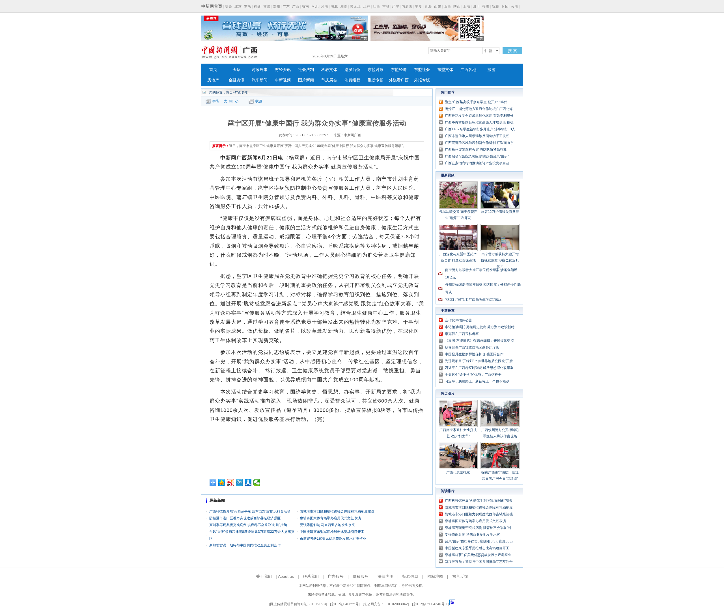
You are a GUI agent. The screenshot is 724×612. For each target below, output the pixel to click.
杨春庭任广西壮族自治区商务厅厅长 (472, 347)
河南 (324, 6)
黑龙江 (355, 6)
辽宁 (395, 6)
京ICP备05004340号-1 (430, 604)
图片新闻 (306, 80)
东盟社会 (422, 70)
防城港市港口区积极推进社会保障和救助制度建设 (337, 511)
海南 (305, 6)
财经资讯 (283, 70)
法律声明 (385, 576)
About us (286, 576)
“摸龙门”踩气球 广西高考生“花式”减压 (473, 299)
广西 (295, 6)
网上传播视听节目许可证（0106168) (298, 604)
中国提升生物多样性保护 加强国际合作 (474, 354)
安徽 (228, 6)
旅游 (491, 70)
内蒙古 (407, 6)
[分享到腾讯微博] (239, 482)
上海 (466, 6)
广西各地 (468, 70)
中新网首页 (212, 6)
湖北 (334, 6)
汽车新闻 (260, 80)
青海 (428, 6)
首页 (213, 70)
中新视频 (283, 80)
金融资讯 (236, 80)
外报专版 (422, 80)
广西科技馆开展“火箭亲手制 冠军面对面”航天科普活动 (249, 511)
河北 (315, 6)
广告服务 (336, 576)
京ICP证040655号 (345, 604)
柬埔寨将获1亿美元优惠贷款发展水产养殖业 (333, 538)
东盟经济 (399, 70)
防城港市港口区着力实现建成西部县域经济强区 (245, 518)
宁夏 (418, 6)
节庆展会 (329, 80)
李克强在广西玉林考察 (462, 334)
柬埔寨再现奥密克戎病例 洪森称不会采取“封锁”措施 (248, 525)
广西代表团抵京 (458, 472)
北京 (238, 6)
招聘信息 (410, 576)
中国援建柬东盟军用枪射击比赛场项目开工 (332, 532)
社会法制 (306, 70)
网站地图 (435, 576)
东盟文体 (445, 70)
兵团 (505, 6)
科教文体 (329, 70)
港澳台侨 (352, 70)
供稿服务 (361, 576)
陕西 (457, 6)
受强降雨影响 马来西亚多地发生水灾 (327, 525)
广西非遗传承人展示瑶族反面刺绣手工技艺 (477, 136)
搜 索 (512, 50)
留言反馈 (460, 576)
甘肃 (267, 6)
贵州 (276, 6)
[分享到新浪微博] (230, 482)
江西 (376, 6)
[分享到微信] (256, 482)
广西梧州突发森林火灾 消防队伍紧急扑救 (476, 150)
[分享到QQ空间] (221, 482)
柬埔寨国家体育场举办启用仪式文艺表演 (330, 518)
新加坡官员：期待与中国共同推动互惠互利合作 (245, 545)
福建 (257, 6)
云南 (514, 6)
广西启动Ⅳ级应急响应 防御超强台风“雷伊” (477, 156)
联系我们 (311, 576)
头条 (236, 70)
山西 (447, 6)
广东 (286, 6)
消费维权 (352, 80)
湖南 (344, 6)
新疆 (495, 6)
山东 (437, 6)
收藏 (258, 101)
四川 (476, 6)
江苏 (366, 6)
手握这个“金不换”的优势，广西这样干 (473, 375)
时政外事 (260, 70)
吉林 (386, 6)
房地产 (213, 80)
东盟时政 (375, 70)
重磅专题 (375, 80)
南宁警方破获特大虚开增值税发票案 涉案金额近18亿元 (500, 260)
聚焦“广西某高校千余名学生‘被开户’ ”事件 (476, 102)
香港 (486, 6)
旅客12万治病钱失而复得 (500, 212)
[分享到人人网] (248, 482)
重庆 (247, 6)
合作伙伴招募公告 (458, 320)
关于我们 (264, 576)
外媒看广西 (399, 80)
